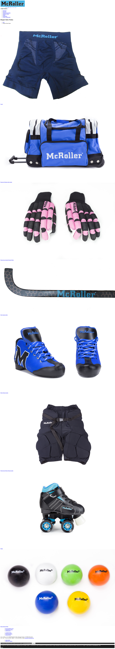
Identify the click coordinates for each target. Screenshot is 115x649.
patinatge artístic (6, 13)
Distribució (5, 16)
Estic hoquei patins (4, 314)
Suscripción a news (9, 629)
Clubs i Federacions (6, 17)
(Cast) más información (27, 643)
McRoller (4, 10)
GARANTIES (8, 634)
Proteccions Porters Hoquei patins (6, 470)
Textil (1, 104)
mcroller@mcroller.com (29, 638)
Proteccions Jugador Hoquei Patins (7, 260)
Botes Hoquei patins (4, 392)
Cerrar (1, 647)
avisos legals (7, 640)
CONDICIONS (8, 632)
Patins (1, 548)
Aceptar (33, 643)
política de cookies (8, 641)
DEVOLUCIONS (8, 633)
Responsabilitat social (9, 628)
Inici (4, 22)
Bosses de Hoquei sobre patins (6, 182)
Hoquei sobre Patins (6, 12)
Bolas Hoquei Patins (4, 626)
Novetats (4, 11)
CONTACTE (7, 630)
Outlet (4, 15)
